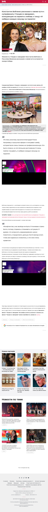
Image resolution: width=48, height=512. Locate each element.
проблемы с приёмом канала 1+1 (24, 481)
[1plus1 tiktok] (23, 477)
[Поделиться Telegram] (9, 53)
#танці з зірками (30, 452)
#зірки (4, 451)
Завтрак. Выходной (36, 87)
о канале (5, 481)
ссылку (38, 314)
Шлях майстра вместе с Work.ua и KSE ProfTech (22, 4)
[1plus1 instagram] (19, 477)
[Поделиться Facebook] (11, 53)
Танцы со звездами (7, 49)
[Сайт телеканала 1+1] (4, 1)
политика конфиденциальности (15, 484)
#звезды (5, 319)
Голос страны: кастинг (6, 4)
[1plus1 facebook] (26, 477)
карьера (10, 482)
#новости (4, 424)
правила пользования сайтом (33, 484)
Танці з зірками (6, 415)
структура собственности (33, 482)
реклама (12, 481)
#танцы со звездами (15, 319)
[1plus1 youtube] (28, 477)
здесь (9, 131)
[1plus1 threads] (21, 477)
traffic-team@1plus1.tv (23, 506)
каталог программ (40, 481)
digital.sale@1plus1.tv (24, 503)
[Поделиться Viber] (13, 53)
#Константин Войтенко (28, 319)
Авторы (22, 482)
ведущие (16, 482)
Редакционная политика (24, 486)
